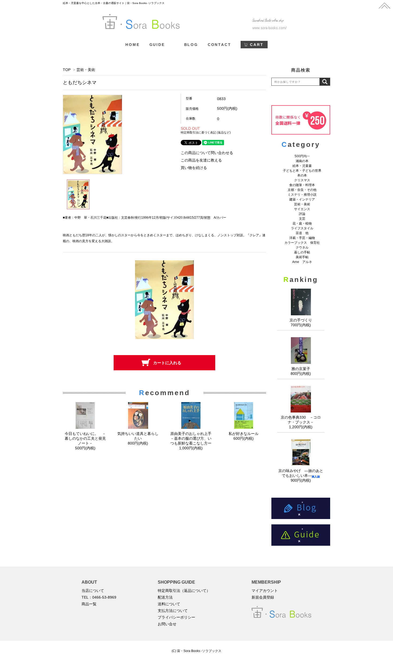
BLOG (191, 44)
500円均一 (302, 156)
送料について (169, 604)
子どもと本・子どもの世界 (302, 170)
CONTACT (219, 44)
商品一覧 (89, 604)
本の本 (302, 175)
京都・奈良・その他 (302, 190)
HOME (132, 44)
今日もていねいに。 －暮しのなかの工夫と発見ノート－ (85, 438)
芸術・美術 (85, 70)
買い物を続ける (194, 168)
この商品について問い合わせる (207, 153)
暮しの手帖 (302, 252)
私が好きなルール (244, 433)
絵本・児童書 (302, 166)
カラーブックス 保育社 (302, 243)
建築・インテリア (302, 199)
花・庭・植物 (302, 223)
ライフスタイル (302, 228)
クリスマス (302, 180)
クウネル (302, 247)
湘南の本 (302, 161)
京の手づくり (301, 320)
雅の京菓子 (300, 369)
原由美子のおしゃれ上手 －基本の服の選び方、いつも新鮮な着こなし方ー (192, 438)
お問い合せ (167, 624)
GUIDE (157, 44)
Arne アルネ (302, 262)
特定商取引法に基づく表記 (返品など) (206, 132)
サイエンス (302, 209)
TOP (67, 70)
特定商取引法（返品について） (184, 590)
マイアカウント (265, 590)
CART (256, 44)
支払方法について (173, 610)
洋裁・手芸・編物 (303, 238)
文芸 (302, 219)
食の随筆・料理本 (302, 185)
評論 (302, 214)
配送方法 (165, 597)
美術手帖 (302, 257)
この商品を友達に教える (201, 160)
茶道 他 (302, 233)
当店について (93, 590)
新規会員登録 (263, 597)
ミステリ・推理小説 (302, 195)
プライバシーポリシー (176, 617)
